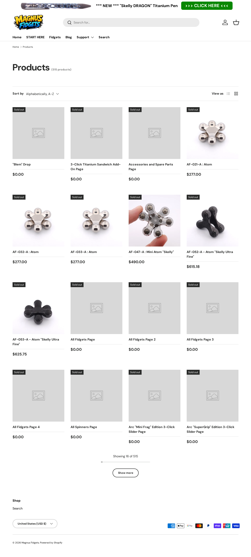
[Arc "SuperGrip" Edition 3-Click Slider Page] (212, 396)
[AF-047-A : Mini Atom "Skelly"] (154, 221)
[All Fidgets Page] (96, 308)
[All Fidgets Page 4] (38, 396)
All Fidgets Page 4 (26, 427)
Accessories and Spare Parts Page (151, 166)
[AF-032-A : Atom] (38, 221)
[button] (236, 22)
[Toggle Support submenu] (92, 37)
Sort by (18, 93)
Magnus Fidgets (30, 542)
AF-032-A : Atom (26, 252)
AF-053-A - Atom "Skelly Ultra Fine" (36, 341)
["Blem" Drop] (38, 133)
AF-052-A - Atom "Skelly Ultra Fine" (210, 254)
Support (83, 37)
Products (28, 46)
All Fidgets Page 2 (142, 339)
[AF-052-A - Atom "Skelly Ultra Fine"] (212, 221)
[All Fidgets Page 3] (212, 308)
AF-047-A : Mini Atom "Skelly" (151, 252)
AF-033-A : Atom (84, 252)
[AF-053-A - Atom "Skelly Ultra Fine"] (38, 308)
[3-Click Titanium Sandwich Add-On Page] (96, 133)
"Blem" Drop (22, 164)
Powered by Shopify (51, 542)
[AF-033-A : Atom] (96, 221)
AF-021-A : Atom (199, 164)
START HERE (35, 37)
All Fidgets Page (83, 339)
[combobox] (131, 22)
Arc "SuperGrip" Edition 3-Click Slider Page (210, 429)
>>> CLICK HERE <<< (207, 5)
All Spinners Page (84, 427)
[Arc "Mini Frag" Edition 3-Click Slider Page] (154, 396)
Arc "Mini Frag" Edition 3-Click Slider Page (152, 429)
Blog (68, 37)
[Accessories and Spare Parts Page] (154, 133)
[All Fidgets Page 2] (154, 308)
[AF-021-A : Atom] (212, 133)
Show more (125, 473)
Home (17, 37)
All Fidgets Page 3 (200, 339)
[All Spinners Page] (96, 396)
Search (104, 37)
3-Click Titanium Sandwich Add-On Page (96, 166)
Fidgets (55, 37)
